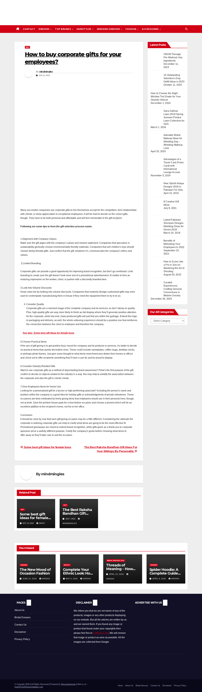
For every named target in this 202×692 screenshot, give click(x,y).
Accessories (150, 29)
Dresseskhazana (68, 684)
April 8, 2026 (159, 579)
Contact (29, 29)
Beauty (67, 565)
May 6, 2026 (72, 579)
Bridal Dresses (22, 617)
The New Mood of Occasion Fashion (35, 571)
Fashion (131, 29)
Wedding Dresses (109, 29)
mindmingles (46, 71)
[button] (186, 29)
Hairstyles (84, 29)
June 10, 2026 (29, 579)
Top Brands (63, 29)
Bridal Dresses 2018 (115, 560)
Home (120, 685)
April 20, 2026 (116, 574)
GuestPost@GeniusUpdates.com (28, 687)
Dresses (44, 29)
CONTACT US (100, 633)
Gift (27, 47)
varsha (46, 579)
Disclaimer (20, 632)
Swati (42, 523)
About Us (19, 610)
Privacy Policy (22, 639)
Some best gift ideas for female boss (47, 447)
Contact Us (20, 624)
